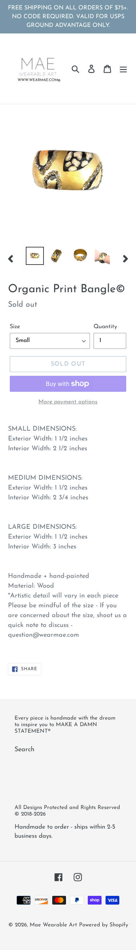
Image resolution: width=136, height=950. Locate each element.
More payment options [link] (68, 402)
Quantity (105, 327)
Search (24, 749)
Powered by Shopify (103, 925)
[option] (35, 256)
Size (15, 327)
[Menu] (123, 68)
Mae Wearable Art (53, 925)
